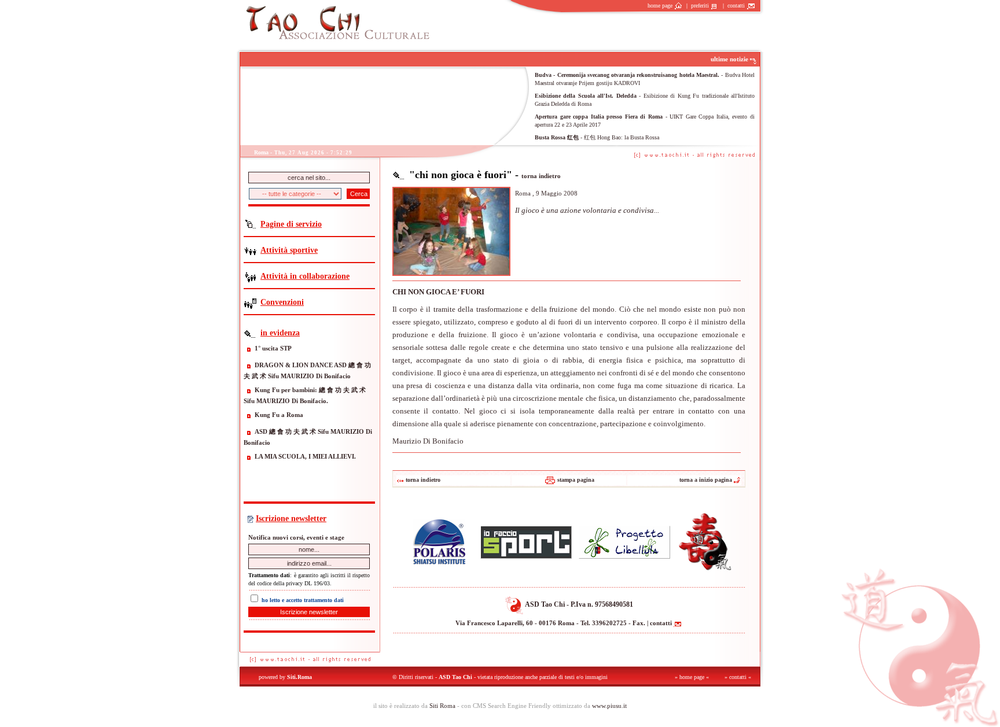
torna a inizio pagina (705, 480)
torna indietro (541, 175)
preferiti (701, 5)
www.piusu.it (609, 705)
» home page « (692, 677)
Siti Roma (442, 705)
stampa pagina (575, 480)
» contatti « (738, 677)
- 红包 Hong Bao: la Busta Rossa (597, 137)
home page (661, 5)
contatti (737, 5)
